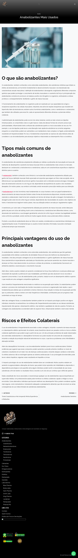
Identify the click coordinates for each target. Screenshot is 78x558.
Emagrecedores (7, 469)
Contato (4, 511)
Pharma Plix (7, 504)
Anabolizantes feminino (68, 394)
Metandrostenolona (9, 446)
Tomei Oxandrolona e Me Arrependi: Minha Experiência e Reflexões (20, 396)
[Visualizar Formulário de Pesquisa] (39, 4)
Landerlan (6, 499)
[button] (73, 553)
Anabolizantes (6, 441)
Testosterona (7, 454)
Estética (4, 474)
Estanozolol (7, 449)
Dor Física (5, 466)
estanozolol (7, 175)
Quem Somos (6, 514)
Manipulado (5, 477)
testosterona (7, 191)
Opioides (5, 480)
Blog (39, 13)
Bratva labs (7, 488)
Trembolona (7, 452)
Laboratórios (6, 482)
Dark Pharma (7, 491)
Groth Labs (7, 493)
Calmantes (5, 463)
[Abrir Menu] (74, 4)
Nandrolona (7, 457)
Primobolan (7, 460)
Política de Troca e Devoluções (12, 516)
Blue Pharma (7, 485)
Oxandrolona (7, 443)
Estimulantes (6, 471)
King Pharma (7, 496)
